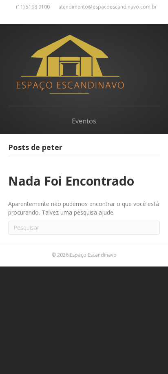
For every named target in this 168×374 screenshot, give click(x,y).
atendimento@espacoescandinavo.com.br (107, 6)
